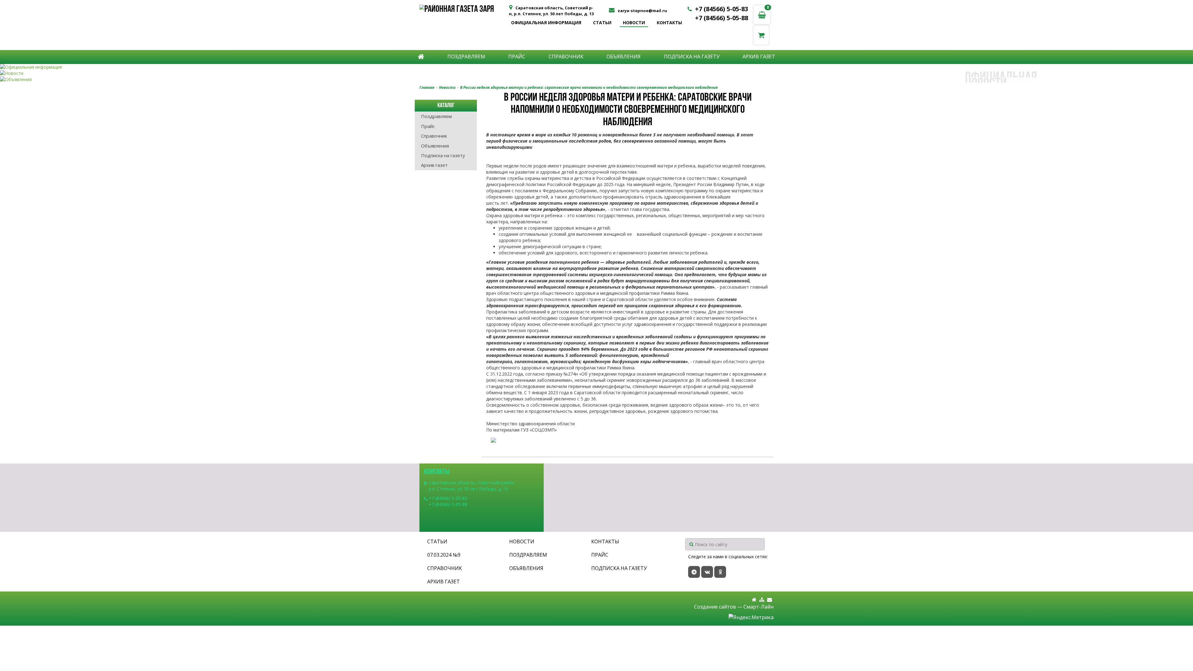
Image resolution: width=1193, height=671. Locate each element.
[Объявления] (596, 79)
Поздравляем (466, 56)
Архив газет (759, 56)
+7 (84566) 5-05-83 (721, 9)
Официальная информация (546, 22)
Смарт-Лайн (758, 606)
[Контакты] (769, 599)
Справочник (566, 56)
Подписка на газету (692, 56)
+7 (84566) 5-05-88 (721, 18)
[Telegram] (694, 572)
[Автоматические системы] (463, 10)
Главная (426, 87)
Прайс (516, 56)
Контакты (669, 22)
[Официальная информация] (596, 67)
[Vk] (707, 572)
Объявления (623, 56)
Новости (634, 22)
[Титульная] (754, 599)
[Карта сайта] (761, 599)
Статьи (602, 22)
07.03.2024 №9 (443, 554)
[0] (761, 35)
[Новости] (596, 73)
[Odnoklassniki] (720, 572)
